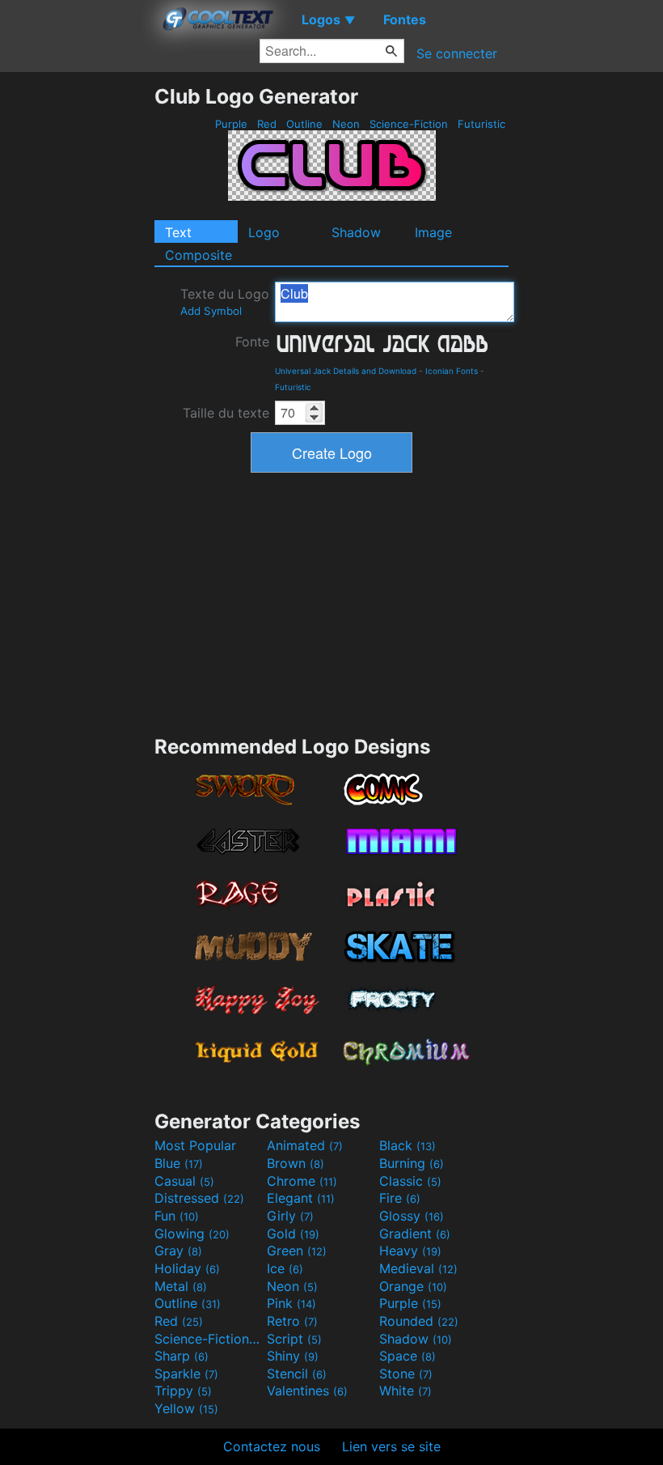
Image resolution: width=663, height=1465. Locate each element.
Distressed (199, 1198)
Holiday (187, 1268)
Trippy (183, 1390)
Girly (290, 1216)
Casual (184, 1181)
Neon (346, 123)
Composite (198, 255)
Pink (291, 1303)
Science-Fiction (408, 123)
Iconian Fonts (451, 371)
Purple (231, 123)
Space (407, 1356)
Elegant (301, 1198)
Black (407, 1145)
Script (294, 1339)
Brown (295, 1163)
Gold (293, 1233)
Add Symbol (211, 310)
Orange (413, 1286)
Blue (178, 1163)
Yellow (186, 1408)
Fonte (252, 341)
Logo (264, 232)
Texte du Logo (224, 301)
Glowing (192, 1233)
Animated (305, 1145)
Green (297, 1250)
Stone (406, 1373)
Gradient (414, 1233)
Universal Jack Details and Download (345, 371)
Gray (178, 1250)
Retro (292, 1321)
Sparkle (186, 1373)
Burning (411, 1163)
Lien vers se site (391, 1446)
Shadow (356, 232)
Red (267, 123)
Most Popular (195, 1145)
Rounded (418, 1321)
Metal (180, 1286)
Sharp (181, 1356)
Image (433, 232)
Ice (285, 1268)
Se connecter (456, 53)
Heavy (410, 1250)
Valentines (307, 1390)
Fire (399, 1198)
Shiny (293, 1356)
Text (178, 232)
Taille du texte (226, 413)
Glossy (411, 1216)
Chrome (302, 1181)
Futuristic (481, 123)
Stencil (297, 1373)
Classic (410, 1181)
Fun (176, 1216)
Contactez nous (271, 1446)
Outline (304, 123)
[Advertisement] (76, 327)
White (405, 1390)
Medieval (418, 1268)
